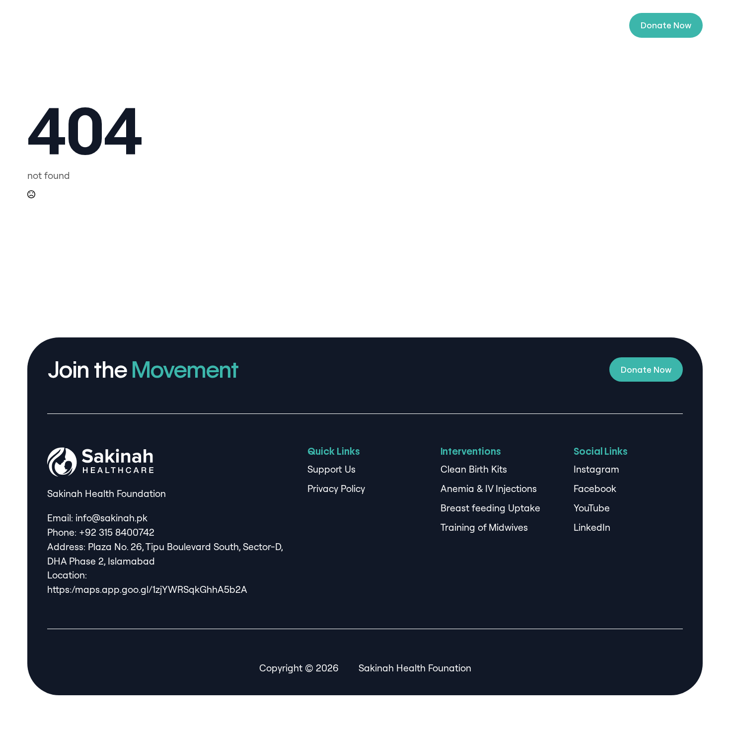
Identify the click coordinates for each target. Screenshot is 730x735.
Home (254, 25)
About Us (303, 25)
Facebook (595, 488)
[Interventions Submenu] (401, 25)
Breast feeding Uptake (490, 508)
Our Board (440, 25)
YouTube (592, 508)
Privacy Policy (336, 488)
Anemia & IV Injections (488, 488)
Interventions (366, 25)
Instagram (596, 469)
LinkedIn (592, 527)
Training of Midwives (484, 527)
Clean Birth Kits (473, 469)
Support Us (499, 25)
